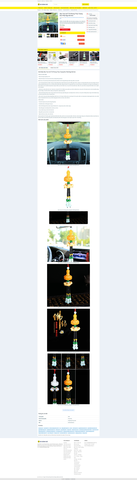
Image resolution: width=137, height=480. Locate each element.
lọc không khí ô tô (59, 431)
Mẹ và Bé (75, 453)
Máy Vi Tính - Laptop (92, 7)
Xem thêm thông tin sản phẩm (68, 410)
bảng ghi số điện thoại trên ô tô (68, 431)
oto (60, 428)
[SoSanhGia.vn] (42, 4)
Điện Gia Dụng (56, 7)
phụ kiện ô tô (46, 428)
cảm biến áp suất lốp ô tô (50, 431)
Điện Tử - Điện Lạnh (48, 7)
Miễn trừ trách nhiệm (67, 447)
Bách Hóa (75, 460)
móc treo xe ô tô (95, 429)
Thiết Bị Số (85, 7)
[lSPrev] (40, 23)
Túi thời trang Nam (77, 465)
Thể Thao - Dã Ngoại (77, 454)
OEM (65, 17)
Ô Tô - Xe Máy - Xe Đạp (78, 456)
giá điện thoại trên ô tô (51, 429)
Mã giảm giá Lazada (67, 456)
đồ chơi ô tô (58, 429)
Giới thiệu (43, 67)
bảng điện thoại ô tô (65, 428)
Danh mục (65, 448)
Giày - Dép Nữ (76, 469)
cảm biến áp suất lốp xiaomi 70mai (85, 429)
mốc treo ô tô (75, 428)
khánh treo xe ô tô (75, 429)
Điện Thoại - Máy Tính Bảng (75, 7)
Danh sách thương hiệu (68, 450)
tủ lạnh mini (69, 429)
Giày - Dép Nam (77, 468)
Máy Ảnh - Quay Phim (78, 451)
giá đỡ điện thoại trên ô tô (92, 428)
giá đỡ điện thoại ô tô (42, 429)
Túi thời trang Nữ (77, 466)
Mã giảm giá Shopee (67, 457)
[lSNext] (56, 23)
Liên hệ (65, 459)
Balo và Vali (76, 471)
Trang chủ (40, 7)
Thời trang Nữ (76, 463)
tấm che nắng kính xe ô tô (54, 428)
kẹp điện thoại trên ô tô (83, 428)
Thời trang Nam (76, 462)
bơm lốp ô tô (41, 428)
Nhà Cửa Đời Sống (64, 7)
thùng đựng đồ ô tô (42, 431)
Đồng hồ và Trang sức (78, 472)
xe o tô (71, 428)
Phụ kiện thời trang (77, 474)
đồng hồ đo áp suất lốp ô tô (80, 431)
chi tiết (54, 67)
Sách (75, 457)
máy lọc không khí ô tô (90, 431)
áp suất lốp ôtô (63, 429)
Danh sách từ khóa (67, 453)
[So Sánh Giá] (42, 441)
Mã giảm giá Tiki (66, 454)
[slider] (40, 35)
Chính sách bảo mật (67, 444)
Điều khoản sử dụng (67, 445)
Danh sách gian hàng (67, 451)
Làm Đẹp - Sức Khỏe (77, 459)
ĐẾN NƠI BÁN (65, 29)
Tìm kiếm (86, 4)
